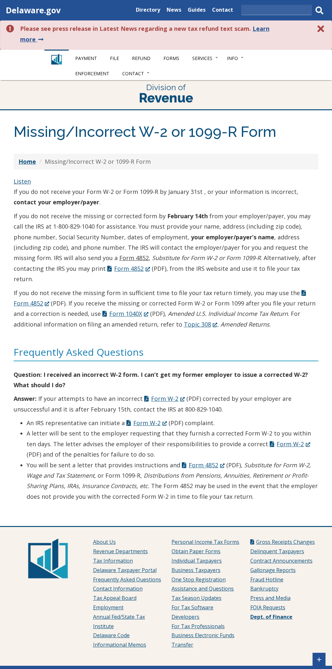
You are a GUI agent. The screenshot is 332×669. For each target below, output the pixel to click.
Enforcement (92, 73)
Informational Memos (119, 644)
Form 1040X (128, 313)
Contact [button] (133, 73)
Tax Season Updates (196, 598)
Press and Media (270, 598)
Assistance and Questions (203, 588)
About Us (104, 541)
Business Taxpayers (196, 570)
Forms (171, 58)
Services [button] (202, 58)
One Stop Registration (199, 579)
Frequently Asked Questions (127, 579)
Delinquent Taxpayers (277, 551)
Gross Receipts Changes (285, 541)
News (174, 10)
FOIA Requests (267, 607)
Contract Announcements (281, 560)
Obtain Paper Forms (196, 551)
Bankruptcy (264, 588)
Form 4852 (132, 268)
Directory (148, 10)
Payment (86, 58)
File (114, 58)
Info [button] (232, 58)
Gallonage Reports (273, 570)
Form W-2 (167, 398)
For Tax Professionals (198, 626)
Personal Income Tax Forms (205, 541)
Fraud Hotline (266, 579)
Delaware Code (111, 635)
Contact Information (118, 588)
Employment (108, 607)
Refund (141, 58)
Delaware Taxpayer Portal (125, 570)
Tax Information (113, 560)
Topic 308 (200, 324)
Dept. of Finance (271, 616)
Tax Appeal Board (114, 598)
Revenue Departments (120, 551)
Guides (197, 10)
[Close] (321, 28)
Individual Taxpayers (197, 560)
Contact (222, 10)
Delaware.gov (33, 10)
